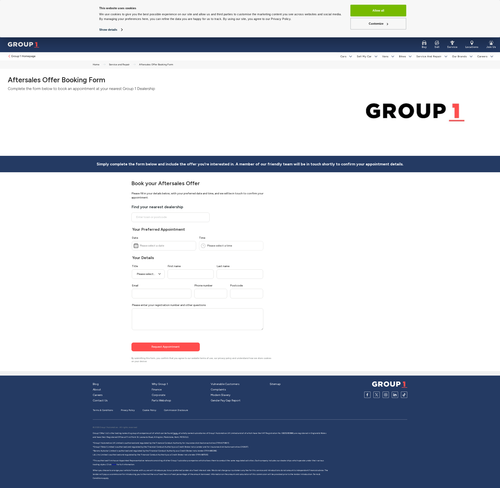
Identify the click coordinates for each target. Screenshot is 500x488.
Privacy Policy (128, 410)
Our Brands (459, 56)
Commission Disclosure (176, 410)
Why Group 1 (160, 384)
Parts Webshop (161, 400)
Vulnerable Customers (225, 384)
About (97, 389)
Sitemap (275, 384)
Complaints (218, 389)
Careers (482, 56)
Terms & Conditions (103, 410)
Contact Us (100, 400)
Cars (343, 56)
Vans (385, 56)
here (114, 464)
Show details (108, 29)
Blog (96, 384)
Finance (157, 389)
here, (175, 433)
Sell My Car (364, 56)
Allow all (378, 10)
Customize (376, 23)
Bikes (402, 56)
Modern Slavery (220, 395)
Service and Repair (428, 56)
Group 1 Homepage (23, 56)
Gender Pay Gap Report (225, 400)
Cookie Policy (149, 410)
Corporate (158, 395)
